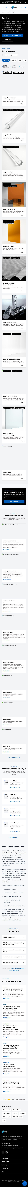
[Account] (6, 7)
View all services (13, 837)
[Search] (21, 7)
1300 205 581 (7, 1143)
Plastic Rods (16, 1109)
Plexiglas (22, 1113)
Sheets (14, 60)
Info (2, 1171)
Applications (5, 1161)
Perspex (15, 1113)
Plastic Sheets (6, 1109)
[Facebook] (2, 1152)
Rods (20, 60)
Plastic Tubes (6, 1113)
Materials (4, 1168)
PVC (4, 1120)
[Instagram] (6, 1152)
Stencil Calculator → (14, 970)
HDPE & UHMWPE (17, 1116)
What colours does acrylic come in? (12, 957)
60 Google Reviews (20, 1099)
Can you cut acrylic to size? (10, 962)
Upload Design (14, 501)
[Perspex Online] (14, 7)
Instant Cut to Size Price (12, 35)
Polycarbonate (6, 1116)
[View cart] (25, 7)
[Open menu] (2, 7)
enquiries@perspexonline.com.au (12, 1145)
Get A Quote (7, 39)
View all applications (13, 757)
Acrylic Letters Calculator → (18, 968)
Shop (8, 12)
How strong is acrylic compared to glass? (12, 950)
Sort (3, 55)
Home (3, 12)
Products (4, 1158)
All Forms (6, 60)
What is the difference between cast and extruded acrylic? (12, 943)
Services (4, 1165)
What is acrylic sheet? (9, 937)
